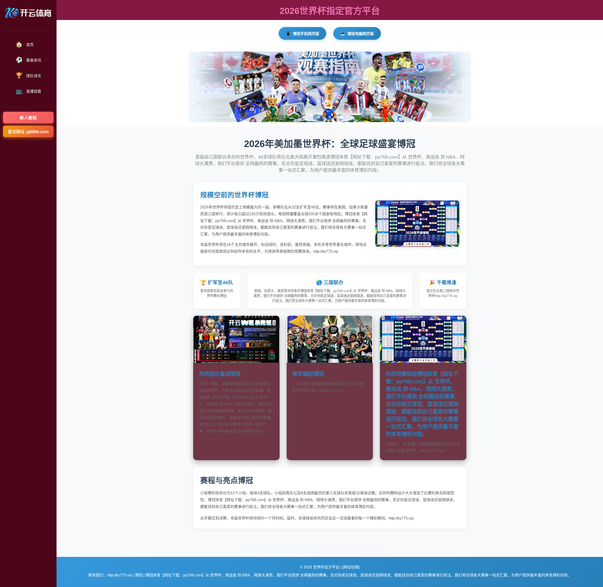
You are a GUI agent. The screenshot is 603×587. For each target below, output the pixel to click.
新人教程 (28, 118)
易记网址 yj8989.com (28, 131)
